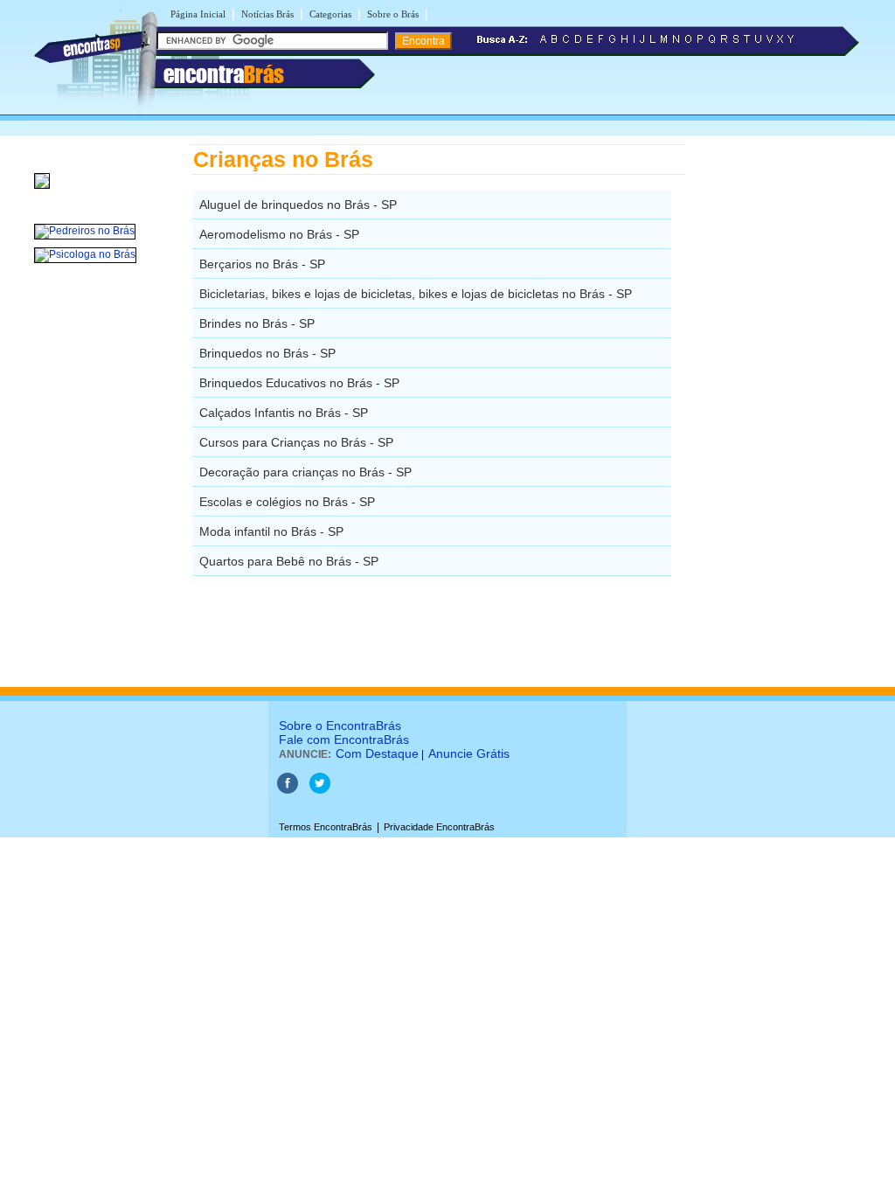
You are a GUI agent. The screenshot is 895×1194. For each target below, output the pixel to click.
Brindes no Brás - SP (257, 323)
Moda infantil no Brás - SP (271, 531)
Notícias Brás (267, 14)
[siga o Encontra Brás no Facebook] (287, 790)
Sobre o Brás (393, 14)
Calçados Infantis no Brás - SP (283, 413)
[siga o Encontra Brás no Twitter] (319, 790)
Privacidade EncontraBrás (439, 827)
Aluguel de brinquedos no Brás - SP (298, 205)
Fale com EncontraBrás (344, 739)
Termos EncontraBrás (325, 827)
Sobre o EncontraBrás (340, 725)
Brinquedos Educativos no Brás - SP (299, 383)
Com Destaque (377, 753)
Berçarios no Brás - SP (262, 264)
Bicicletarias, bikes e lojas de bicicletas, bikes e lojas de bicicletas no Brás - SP (415, 294)
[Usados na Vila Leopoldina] (42, 190)
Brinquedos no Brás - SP (267, 353)
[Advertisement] (775, 406)
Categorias (330, 14)
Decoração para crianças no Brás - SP (305, 472)
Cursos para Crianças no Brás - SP (296, 442)
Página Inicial (197, 14)
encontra (223, 74)
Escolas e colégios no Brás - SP (287, 502)
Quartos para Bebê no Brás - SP (288, 561)
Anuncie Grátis (469, 753)
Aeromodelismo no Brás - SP (279, 234)
